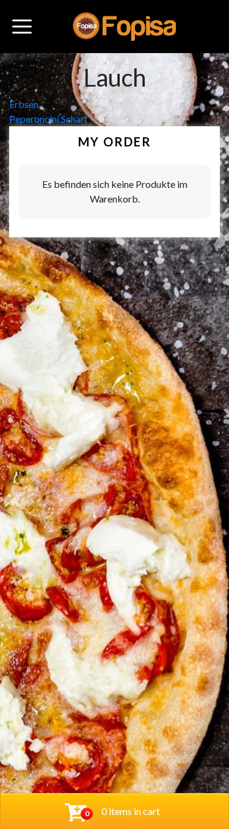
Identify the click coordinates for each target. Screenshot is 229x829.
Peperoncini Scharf (48, 118)
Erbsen (23, 104)
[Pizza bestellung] (124, 26)
